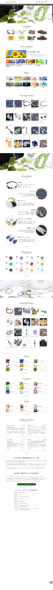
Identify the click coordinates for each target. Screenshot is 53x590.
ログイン (40, 2)
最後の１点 (11, 369)
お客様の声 (31, 4)
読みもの (22, 4)
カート (46, 2)
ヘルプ (44, 2)
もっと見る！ (27, 89)
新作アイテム (39, 365)
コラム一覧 (26, 484)
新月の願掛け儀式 (12, 391)
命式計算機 (25, 406)
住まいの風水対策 (26, 391)
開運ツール (26, 4)
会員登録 (42, 2)
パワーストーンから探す (15, 4)
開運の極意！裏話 (40, 383)
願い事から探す (8, 4)
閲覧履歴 (37, 2)
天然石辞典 (39, 387)
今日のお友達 (25, 369)
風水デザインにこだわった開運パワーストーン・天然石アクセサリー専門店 (11, 2)
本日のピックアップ (26, 365)
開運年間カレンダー (40, 410)
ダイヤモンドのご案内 (41, 369)
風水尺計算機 (12, 410)
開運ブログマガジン (26, 383)
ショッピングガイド (37, 4)
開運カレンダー (26, 410)
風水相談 (11, 387)
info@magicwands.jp (21, 501)
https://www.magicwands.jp (22, 503)
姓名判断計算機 (40, 406)
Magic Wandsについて (43, 4)
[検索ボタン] (35, 2)
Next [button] (52, 14)
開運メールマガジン (12, 383)
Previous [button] (1, 14)
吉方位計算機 (12, 406)
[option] (26, 14)
